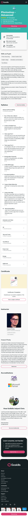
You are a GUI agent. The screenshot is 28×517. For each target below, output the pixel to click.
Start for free (13, 451)
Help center (3, 499)
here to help (3, 98)
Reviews (3, 479)
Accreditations (4, 478)
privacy (6, 481)
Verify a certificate (5, 501)
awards (9, 478)
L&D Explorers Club (5, 488)
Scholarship (3, 489)
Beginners (3, 93)
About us (3, 473)
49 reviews (11, 17)
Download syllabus (21, 104)
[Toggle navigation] (26, 2)
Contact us (3, 496)
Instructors (3, 476)
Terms (2, 481)
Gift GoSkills (3, 483)
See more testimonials (14, 428)
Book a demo (4, 497)
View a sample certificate (14, 299)
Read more (14, 366)
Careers (2, 475)
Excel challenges (4, 491)
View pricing (14, 26)
